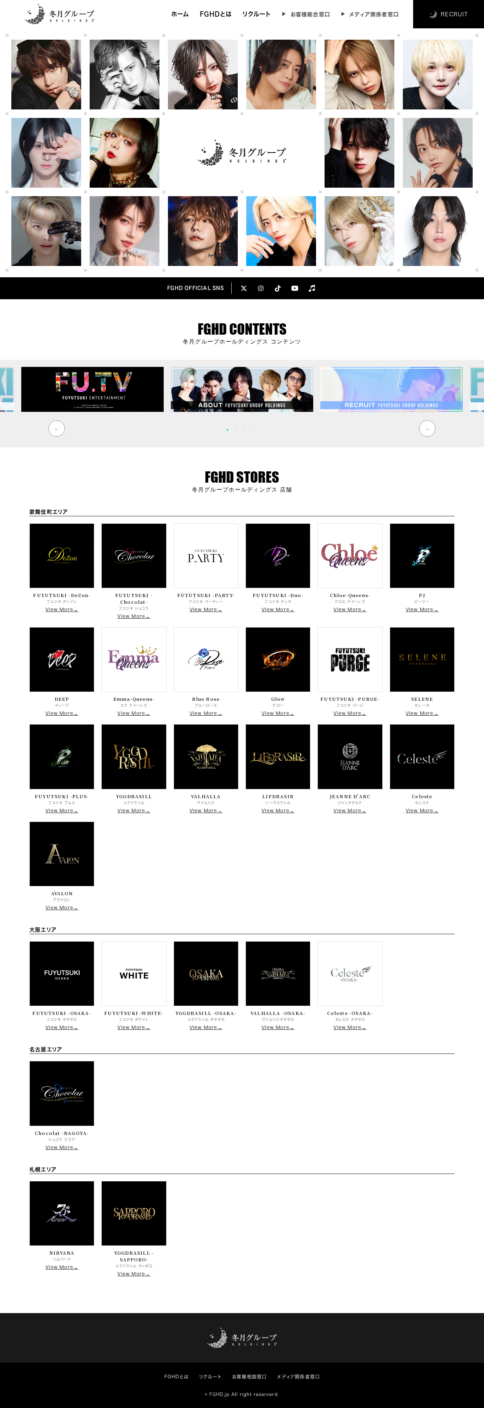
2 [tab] (237, 429)
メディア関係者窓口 (374, 14)
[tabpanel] (242, 389)
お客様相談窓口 (249, 1376)
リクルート (256, 14)
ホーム (180, 14)
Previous (57, 428)
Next (427, 428)
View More (59, 609)
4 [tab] (254, 429)
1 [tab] (229, 429)
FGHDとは (216, 14)
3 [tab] (246, 429)
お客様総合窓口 (310, 14)
